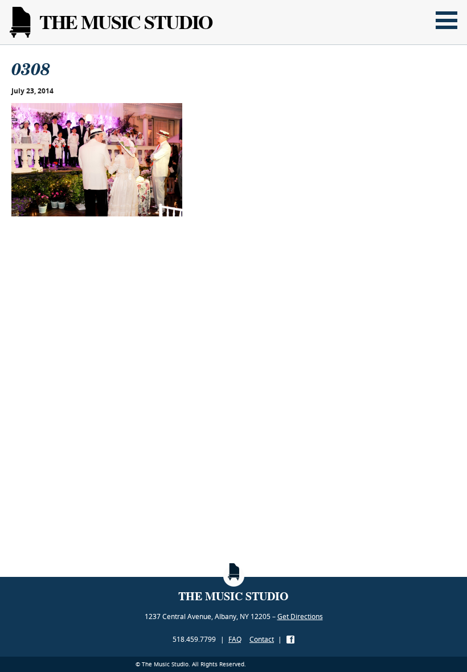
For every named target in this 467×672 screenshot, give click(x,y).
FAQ (234, 639)
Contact (261, 639)
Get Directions (300, 616)
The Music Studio (125, 22)
